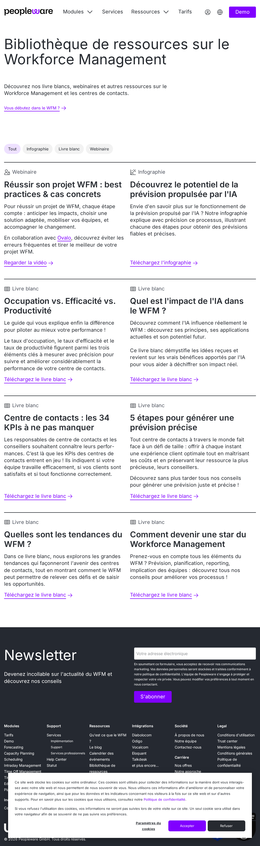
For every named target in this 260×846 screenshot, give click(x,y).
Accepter (187, 826)
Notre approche (188, 771)
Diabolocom (142, 735)
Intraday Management (22, 765)
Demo (9, 741)
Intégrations (142, 726)
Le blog (95, 747)
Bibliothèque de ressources (102, 768)
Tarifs (185, 12)
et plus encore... (145, 765)
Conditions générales (234, 753)
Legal (222, 726)
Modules (11, 726)
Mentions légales (231, 747)
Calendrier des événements (101, 756)
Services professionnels (68, 753)
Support (54, 726)
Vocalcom (140, 747)
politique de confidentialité (161, 674)
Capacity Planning (19, 753)
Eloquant (139, 753)
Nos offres (183, 765)
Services (112, 12)
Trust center (227, 741)
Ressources (99, 726)
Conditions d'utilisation (236, 735)
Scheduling (13, 759)
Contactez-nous (188, 747)
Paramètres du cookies (148, 826)
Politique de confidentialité (164, 799)
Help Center (57, 759)
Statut (52, 765)
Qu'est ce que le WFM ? (107, 738)
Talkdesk (139, 759)
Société (181, 726)
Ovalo (64, 238)
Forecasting (13, 747)
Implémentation (62, 741)
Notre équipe (186, 741)
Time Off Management (22, 771)
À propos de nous (189, 735)
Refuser (226, 826)
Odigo (137, 741)
